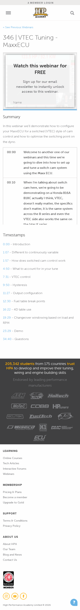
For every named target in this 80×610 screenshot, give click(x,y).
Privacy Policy (11, 526)
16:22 (7, 309)
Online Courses (12, 458)
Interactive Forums (14, 468)
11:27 (6, 293)
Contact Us (10, 560)
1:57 (6, 260)
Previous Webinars (22, 27)
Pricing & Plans (12, 492)
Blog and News (12, 554)
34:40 (7, 339)
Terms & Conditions (15, 520)
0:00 (6, 244)
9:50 (6, 285)
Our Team (9, 549)
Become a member (15, 497)
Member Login (41, 3)
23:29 (7, 331)
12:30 (7, 301)
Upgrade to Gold (13, 502)
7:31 (6, 277)
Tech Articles (11, 463)
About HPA (10, 544)
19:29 (7, 317)
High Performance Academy (40, 13)
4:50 (6, 269)
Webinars (8, 474)
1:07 (6, 252)
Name (17, 102)
